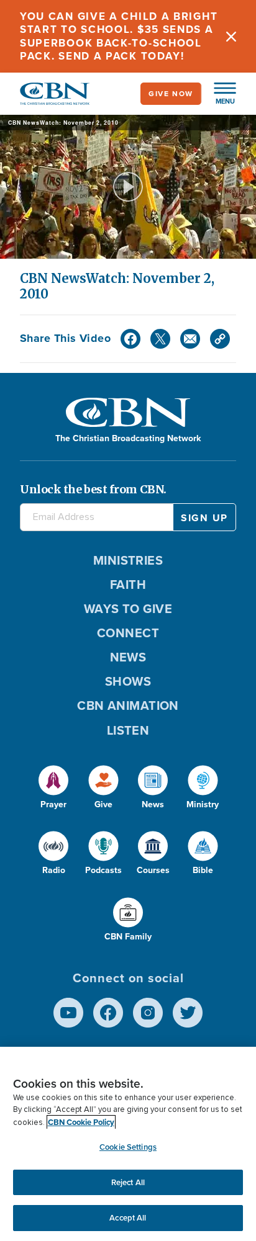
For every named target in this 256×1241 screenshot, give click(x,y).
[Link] (220, 339)
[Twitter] (160, 339)
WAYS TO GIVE (128, 608)
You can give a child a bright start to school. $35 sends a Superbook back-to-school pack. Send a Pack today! (118, 36)
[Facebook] (130, 339)
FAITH (128, 584)
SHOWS (128, 681)
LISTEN (128, 730)
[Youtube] (68, 1013)
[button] (218, 94)
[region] (128, 1144)
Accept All (127, 1218)
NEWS (128, 657)
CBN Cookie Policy (81, 1122)
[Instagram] (148, 1013)
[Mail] (190, 339)
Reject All (128, 1182)
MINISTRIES (128, 560)
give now (171, 93)
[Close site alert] (231, 36)
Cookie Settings (128, 1147)
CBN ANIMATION (128, 705)
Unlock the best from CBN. (93, 489)
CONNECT (128, 633)
